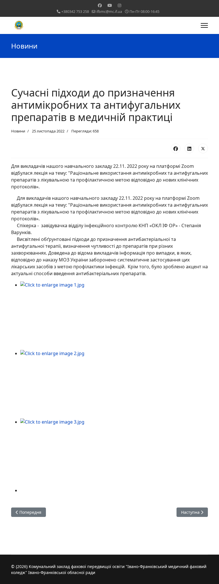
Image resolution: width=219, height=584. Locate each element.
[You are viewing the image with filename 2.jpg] (114, 384)
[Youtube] (110, 5)
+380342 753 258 (75, 11)
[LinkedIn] (189, 148)
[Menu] (204, 25)
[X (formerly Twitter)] (203, 148)
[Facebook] (100, 5)
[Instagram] (119, 5)
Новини (18, 131)
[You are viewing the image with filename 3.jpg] (114, 452)
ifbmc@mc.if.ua (109, 11)
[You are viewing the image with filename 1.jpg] (114, 315)
